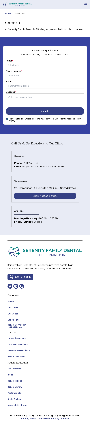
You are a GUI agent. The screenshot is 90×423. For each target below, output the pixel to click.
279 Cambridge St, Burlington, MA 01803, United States (45, 188)
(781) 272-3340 (31, 163)
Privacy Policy (28, 418)
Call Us (16, 143)
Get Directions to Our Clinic (44, 143)
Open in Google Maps (45, 196)
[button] (10, 286)
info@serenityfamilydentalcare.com (43, 166)
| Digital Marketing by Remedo (52, 418)
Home (7, 13)
